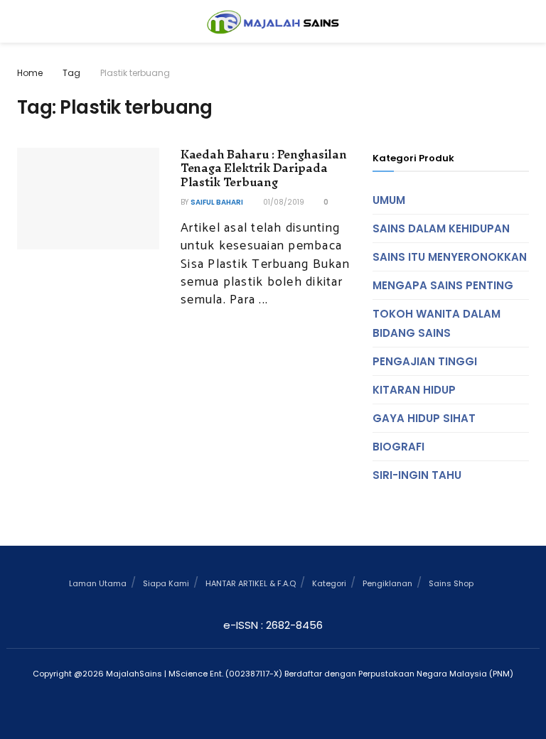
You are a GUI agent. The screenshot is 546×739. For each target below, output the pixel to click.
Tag (71, 73)
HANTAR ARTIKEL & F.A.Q (250, 583)
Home (30, 73)
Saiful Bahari (217, 202)
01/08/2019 (282, 202)
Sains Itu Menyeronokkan (450, 256)
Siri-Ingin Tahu (417, 475)
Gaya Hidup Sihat (424, 418)
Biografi (398, 446)
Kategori (329, 583)
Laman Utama (98, 583)
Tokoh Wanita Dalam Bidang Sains (436, 323)
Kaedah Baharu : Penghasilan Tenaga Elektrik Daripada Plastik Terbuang (263, 168)
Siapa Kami (166, 583)
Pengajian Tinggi (425, 361)
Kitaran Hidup (414, 389)
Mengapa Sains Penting (443, 285)
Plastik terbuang (135, 73)
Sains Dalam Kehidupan (441, 228)
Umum (389, 200)
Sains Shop (451, 583)
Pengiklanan (387, 583)
